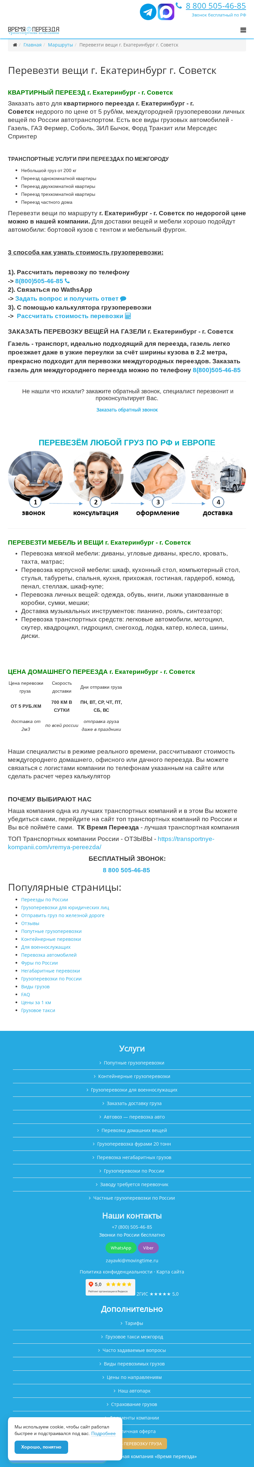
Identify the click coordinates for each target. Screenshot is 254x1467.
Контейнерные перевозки (51, 939)
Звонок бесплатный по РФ (219, 15)
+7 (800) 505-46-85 (132, 1227)
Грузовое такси (38, 1010)
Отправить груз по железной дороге (63, 915)
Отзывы (30, 923)
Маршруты (60, 45)
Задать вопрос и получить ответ (66, 298)
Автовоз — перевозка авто (134, 1117)
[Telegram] (148, 15)
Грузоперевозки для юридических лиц (65, 907)
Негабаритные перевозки (50, 971)
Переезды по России (44, 899)
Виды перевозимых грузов (134, 1364)
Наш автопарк (134, 1391)
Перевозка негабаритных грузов (134, 1157)
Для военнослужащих (45, 947)
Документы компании (134, 1418)
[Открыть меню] (243, 30)
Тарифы (134, 1323)
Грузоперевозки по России (51, 978)
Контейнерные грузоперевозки (134, 1076)
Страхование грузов (134, 1404)
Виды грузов (35, 986)
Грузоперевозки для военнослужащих (134, 1090)
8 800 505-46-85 (216, 5)
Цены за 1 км (36, 1002)
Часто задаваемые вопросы (134, 1350)
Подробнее (103, 1433)
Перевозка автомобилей (49, 955)
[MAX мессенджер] (166, 15)
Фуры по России (39, 963)
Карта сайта (170, 1272)
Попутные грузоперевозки (51, 931)
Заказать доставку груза (134, 1103)
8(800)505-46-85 (39, 281)
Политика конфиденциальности (116, 1272)
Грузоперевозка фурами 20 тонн (134, 1144)
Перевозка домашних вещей (134, 1130)
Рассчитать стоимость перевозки (71, 316)
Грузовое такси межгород (134, 1336)
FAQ (25, 994)
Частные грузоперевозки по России (134, 1198)
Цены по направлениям (134, 1377)
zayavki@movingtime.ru (132, 1260)
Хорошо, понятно (41, 1447)
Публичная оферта (134, 1431)
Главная (32, 45)
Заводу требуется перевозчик (134, 1184)
